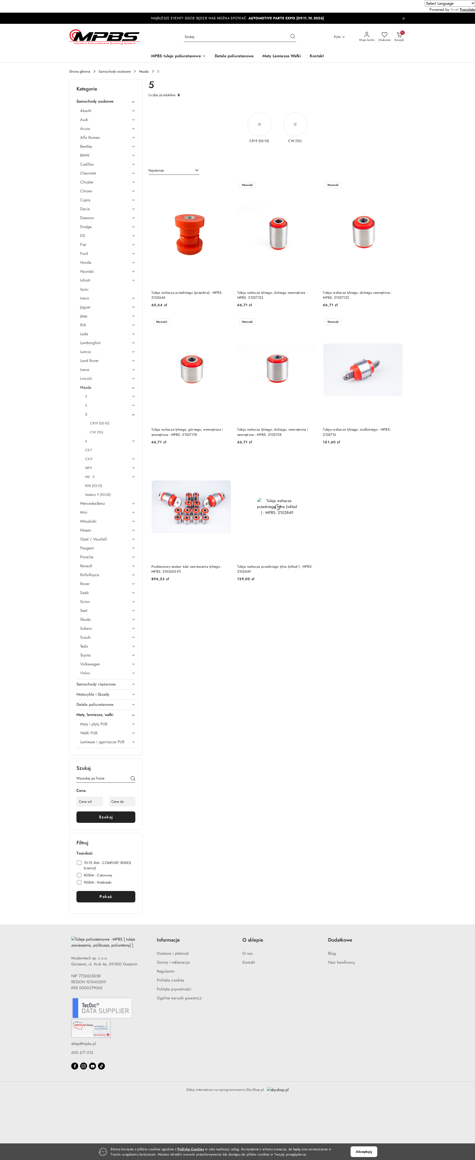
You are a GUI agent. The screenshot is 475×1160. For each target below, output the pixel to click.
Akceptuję (364, 1151)
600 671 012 (82, 1052)
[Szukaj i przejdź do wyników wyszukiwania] (292, 37)
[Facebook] (74, 1066)
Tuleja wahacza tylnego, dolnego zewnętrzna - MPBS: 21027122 (357, 295)
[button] (178, 56)
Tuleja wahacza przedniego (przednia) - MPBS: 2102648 (186, 295)
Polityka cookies (170, 980)
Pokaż (105, 896)
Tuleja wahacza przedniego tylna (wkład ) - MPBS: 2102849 (274, 569)
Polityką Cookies (190, 1149)
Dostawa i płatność (173, 953)
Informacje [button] (168, 940)
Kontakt (248, 962)
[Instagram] (83, 1066)
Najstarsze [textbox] (156, 170)
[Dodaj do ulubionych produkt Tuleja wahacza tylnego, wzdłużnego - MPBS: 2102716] (397, 322)
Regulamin (165, 971)
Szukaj (106, 817)
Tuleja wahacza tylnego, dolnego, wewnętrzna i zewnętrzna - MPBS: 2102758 (273, 432)
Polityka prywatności (174, 989)
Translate (467, 9)
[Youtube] (92, 1066)
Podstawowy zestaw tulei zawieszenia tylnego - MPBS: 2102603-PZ (186, 569)
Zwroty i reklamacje (173, 962)
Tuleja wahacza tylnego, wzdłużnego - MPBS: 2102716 (357, 432)
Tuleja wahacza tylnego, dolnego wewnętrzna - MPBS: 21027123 (272, 295)
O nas (247, 953)
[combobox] (173, 170)
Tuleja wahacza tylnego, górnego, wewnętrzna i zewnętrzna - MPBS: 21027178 (187, 432)
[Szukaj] (132, 779)
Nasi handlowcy (341, 962)
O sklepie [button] (252, 940)
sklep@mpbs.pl (83, 1043)
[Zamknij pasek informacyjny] (403, 18)
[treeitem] (105, 101)
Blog (332, 953)
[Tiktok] (101, 1066)
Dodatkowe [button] (340, 940)
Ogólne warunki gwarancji (179, 998)
